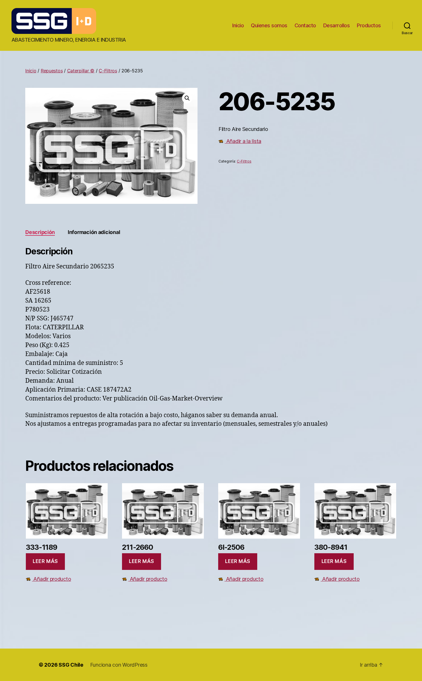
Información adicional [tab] (94, 232)
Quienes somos (269, 25)
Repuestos (52, 70)
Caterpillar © (81, 70)
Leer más (45, 561)
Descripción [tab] (40, 232)
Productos (369, 25)
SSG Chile (71, 665)
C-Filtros (108, 70)
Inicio (238, 25)
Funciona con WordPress (119, 665)
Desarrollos (336, 25)
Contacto (305, 25)
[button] (187, 98)
